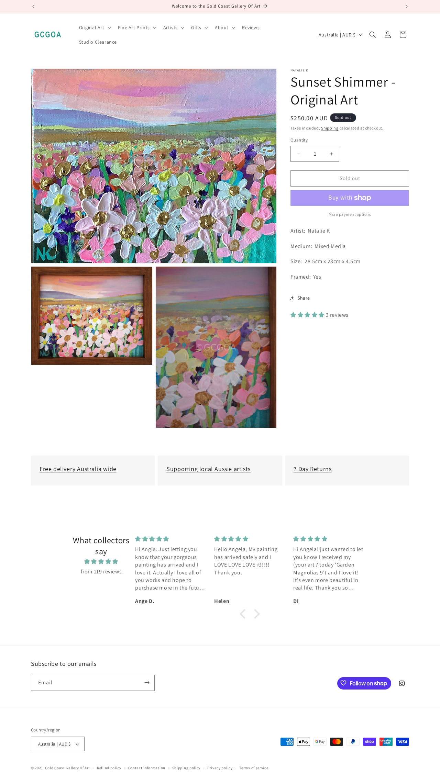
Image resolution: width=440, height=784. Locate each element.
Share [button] (303, 298)
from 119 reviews (101, 571)
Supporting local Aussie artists (208, 469)
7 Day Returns (313, 469)
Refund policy (109, 768)
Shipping (330, 128)
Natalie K (299, 70)
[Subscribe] (146, 682)
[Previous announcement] (33, 6)
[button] (94, 27)
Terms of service (253, 768)
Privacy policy (220, 768)
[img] (101, 561)
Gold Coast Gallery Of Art (67, 768)
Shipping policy (186, 768)
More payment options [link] (350, 214)
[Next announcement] (406, 6)
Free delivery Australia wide (78, 469)
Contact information (146, 768)
